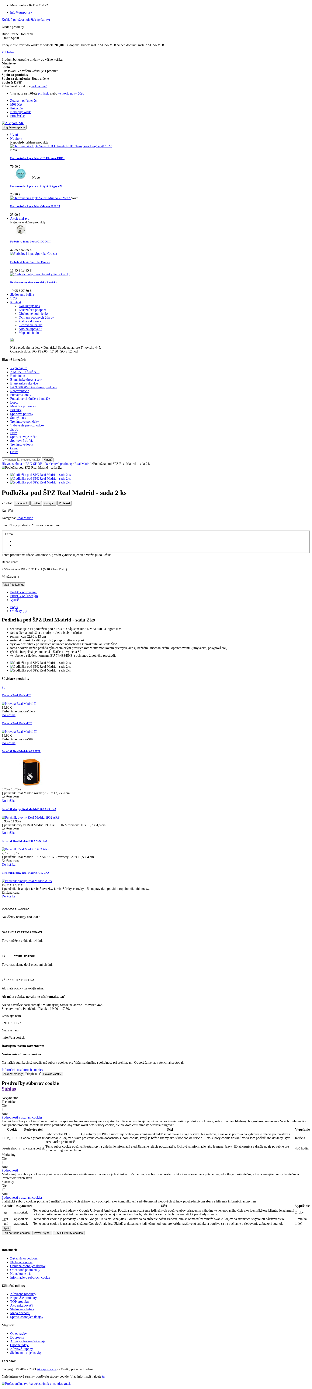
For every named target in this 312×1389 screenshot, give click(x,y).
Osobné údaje (19, 1345)
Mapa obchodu (20, 1313)
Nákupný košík (20, 112)
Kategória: (9, 518)
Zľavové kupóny (21, 1349)
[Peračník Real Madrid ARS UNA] (31, 785)
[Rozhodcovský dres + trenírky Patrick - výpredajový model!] (40, 274)
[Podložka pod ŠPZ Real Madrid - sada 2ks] (40, 474)
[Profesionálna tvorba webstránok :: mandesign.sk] (36, 1383)
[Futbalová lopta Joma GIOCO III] (20, 233)
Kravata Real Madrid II (16, 695)
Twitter (36, 503)
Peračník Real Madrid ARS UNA (21, 751)
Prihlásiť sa (17, 116)
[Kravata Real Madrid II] (19, 703)
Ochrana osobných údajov (27, 1266)
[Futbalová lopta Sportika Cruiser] (33, 253)
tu (103, 1376)
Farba (9, 534)
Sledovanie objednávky (26, 1352)
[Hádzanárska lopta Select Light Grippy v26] (21, 177)
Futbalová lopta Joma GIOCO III (30, 241)
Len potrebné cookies (16, 1232)
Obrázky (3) (18, 611)
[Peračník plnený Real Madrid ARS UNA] (27, 881)
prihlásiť (43, 93)
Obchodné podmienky (25, 1270)
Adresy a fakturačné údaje (27, 1341)
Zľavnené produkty (23, 1294)
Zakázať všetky (13, 1074)
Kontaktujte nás (20, 1273)
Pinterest (64, 503)
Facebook (22, 503)
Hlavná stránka (12, 463)
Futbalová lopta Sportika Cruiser (30, 262)
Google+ (49, 503)
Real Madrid (25, 518)
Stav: (5, 525)
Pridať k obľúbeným (24, 596)
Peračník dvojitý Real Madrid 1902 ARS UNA (29, 809)
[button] (22, 1117)
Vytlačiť (15, 600)
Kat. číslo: (8, 511)
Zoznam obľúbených (24, 100)
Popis (14, 607)
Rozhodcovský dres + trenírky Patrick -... (34, 282)
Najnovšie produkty (23, 1298)
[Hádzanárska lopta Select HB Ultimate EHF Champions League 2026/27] (61, 146)
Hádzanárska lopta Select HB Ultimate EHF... (37, 158)
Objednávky (18, 1333)
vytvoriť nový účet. (71, 93)
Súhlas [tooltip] (9, 1089)
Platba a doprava (21, 1262)
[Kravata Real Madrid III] (19, 731)
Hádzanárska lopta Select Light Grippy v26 (36, 186)
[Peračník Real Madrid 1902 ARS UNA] (25, 849)
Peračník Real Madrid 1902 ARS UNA (24, 841)
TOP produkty (20, 1301)
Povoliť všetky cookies (69, 1232)
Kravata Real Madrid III (17, 723)
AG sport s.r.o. (46, 1369)
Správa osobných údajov (26, 1317)
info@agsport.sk (21, 12)
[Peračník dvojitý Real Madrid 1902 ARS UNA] (31, 817)
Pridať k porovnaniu (23, 592)
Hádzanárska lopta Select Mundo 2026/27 (35, 206)
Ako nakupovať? (21, 1305)
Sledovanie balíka (22, 1309)
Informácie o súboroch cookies (22, 1069)
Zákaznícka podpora (24, 1258)
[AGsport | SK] (13, 123)
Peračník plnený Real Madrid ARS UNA (25, 872)
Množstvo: (9, 576)
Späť (6, 1228)
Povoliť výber (42, 1232)
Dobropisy (17, 1337)
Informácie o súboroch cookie (30, 1277)
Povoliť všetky (52, 1074)
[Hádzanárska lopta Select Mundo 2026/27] (40, 198)
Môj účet (16, 104)
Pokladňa (16, 108)
